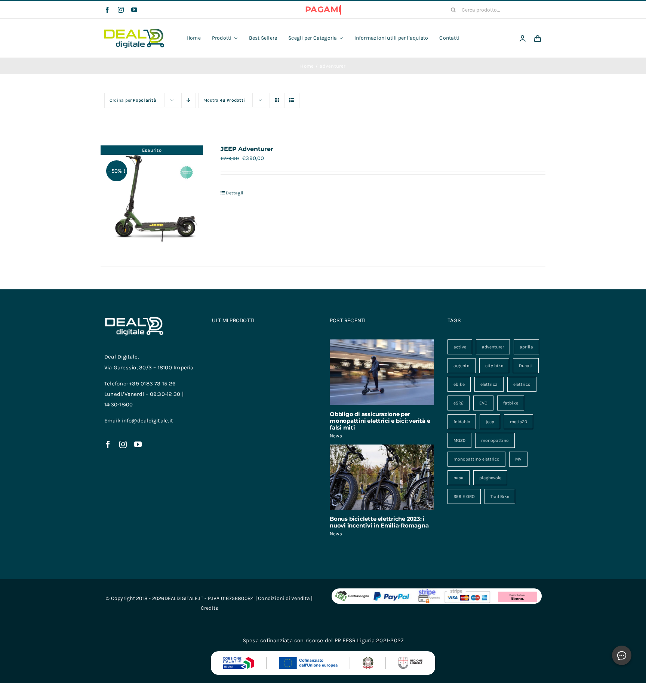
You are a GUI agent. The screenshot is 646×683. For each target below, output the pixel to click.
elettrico (521, 384)
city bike (494, 365)
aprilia (526, 347)
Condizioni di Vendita (284, 598)
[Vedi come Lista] (291, 100)
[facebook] (107, 10)
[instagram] (121, 10)
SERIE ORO (464, 496)
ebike (459, 384)
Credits (209, 608)
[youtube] (134, 10)
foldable (461, 421)
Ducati (526, 365)
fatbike (510, 403)
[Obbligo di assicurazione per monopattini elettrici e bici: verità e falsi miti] (382, 372)
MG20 (459, 440)
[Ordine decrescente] (188, 100)
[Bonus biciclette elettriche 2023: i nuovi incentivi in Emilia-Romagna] (382, 477)
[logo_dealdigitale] (134, 31)
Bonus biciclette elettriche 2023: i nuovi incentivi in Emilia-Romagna (379, 522)
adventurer (493, 347)
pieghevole (490, 477)
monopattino (495, 440)
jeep (490, 421)
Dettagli (234, 193)
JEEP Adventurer (247, 149)
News (336, 436)
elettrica (489, 384)
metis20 (518, 421)
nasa (458, 477)
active (459, 347)
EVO (483, 403)
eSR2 (458, 403)
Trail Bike (499, 496)
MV (518, 459)
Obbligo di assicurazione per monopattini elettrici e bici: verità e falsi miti (380, 420)
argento (461, 365)
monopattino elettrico (476, 459)
